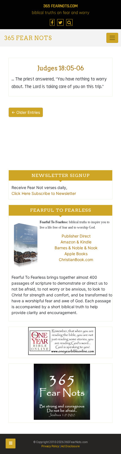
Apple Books (76, 253)
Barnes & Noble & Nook (76, 247)
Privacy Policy (50, 446)
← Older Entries (26, 112)
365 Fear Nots (28, 38)
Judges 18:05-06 (60, 68)
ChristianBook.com (76, 259)
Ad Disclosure (70, 446)
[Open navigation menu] (10, 443)
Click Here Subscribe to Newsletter (44, 193)
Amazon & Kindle (75, 241)
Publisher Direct (76, 236)
